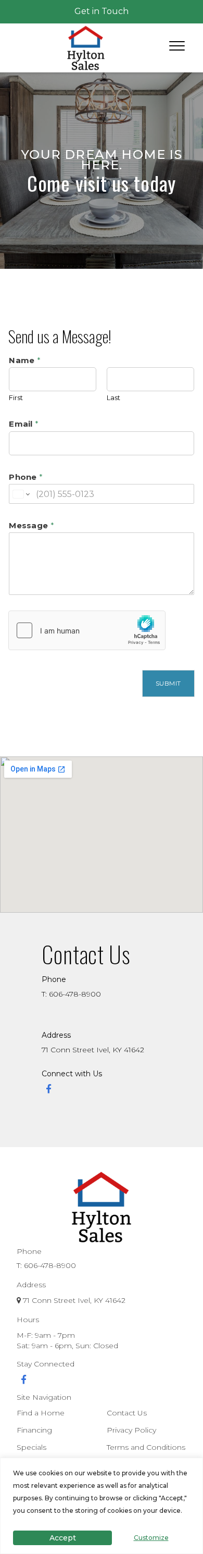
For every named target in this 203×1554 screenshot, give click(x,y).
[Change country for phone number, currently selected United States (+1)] (20, 494)
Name (25, 360)
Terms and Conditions (146, 1447)
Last (113, 397)
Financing (34, 1430)
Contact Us (127, 1413)
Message (31, 525)
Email (24, 424)
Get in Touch (101, 11)
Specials (31, 1447)
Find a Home (41, 1413)
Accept (62, 1538)
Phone (26, 477)
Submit (168, 683)
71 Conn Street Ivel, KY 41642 (93, 1049)
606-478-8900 (50, 1265)
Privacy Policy (131, 1430)
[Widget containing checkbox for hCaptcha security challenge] (87, 630)
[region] (101, 1506)
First (16, 397)
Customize (151, 1537)
